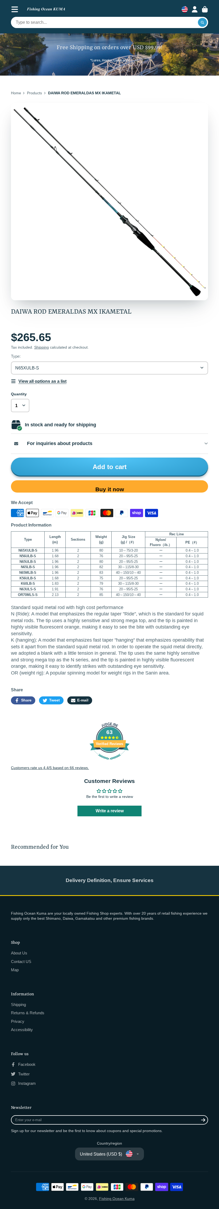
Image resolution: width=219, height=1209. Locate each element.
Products (34, 93)
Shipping (41, 347)
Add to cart (110, 466)
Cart (205, 9)
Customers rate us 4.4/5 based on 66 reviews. (50, 768)
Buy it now (109, 489)
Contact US (21, 961)
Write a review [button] (110, 811)
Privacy (17, 1021)
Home (16, 93)
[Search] (202, 22)
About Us (19, 953)
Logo (46, 9)
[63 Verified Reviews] (109, 762)
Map (15, 970)
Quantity (19, 394)
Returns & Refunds (27, 1013)
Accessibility (22, 1029)
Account (194, 9)
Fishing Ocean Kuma (117, 1198)
